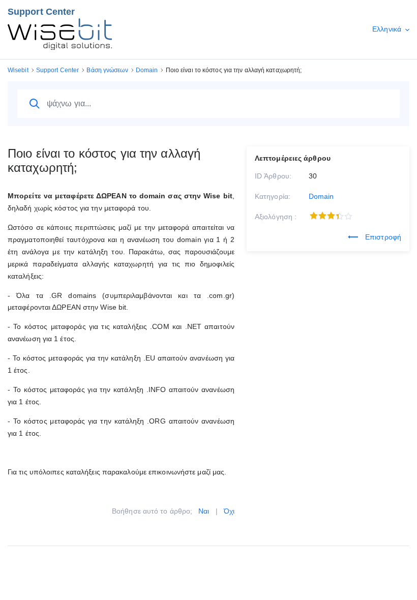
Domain (321, 196)
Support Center (41, 12)
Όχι (229, 511)
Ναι (203, 511)
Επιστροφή (382, 237)
